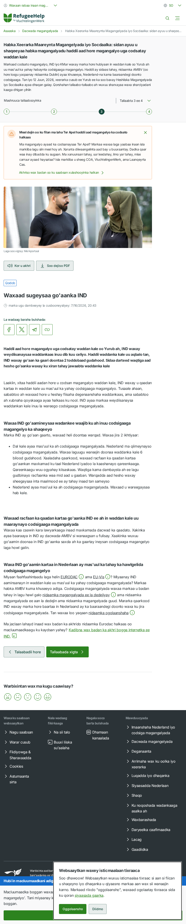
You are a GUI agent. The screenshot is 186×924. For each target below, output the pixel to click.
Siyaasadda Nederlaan (150, 785)
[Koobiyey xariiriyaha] (47, 329)
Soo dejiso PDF (58, 266)
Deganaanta (141, 751)
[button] (145, 132)
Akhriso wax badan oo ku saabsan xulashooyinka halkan (59, 172)
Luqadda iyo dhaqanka (150, 775)
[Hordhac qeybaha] (177, 18)
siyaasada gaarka (89, 895)
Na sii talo (62, 732)
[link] (24, 18)
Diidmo (97, 909)
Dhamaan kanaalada (100, 735)
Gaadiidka (140, 849)
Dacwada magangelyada (40, 31)
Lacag (137, 839)
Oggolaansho (73, 909)
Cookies (16, 766)
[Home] (24, 18)
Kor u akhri (23, 266)
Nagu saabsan (21, 732)
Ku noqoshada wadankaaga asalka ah (154, 808)
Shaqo (137, 795)
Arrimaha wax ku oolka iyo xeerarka (154, 764)
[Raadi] (167, 18)
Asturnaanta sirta (19, 779)
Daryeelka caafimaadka (151, 829)
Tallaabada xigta (64, 652)
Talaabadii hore (28, 652)
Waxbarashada (144, 819)
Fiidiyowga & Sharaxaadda (20, 755)
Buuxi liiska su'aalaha (63, 745)
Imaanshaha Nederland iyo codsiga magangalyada (153, 730)
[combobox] (31, 5)
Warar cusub (20, 742)
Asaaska (9, 31)
